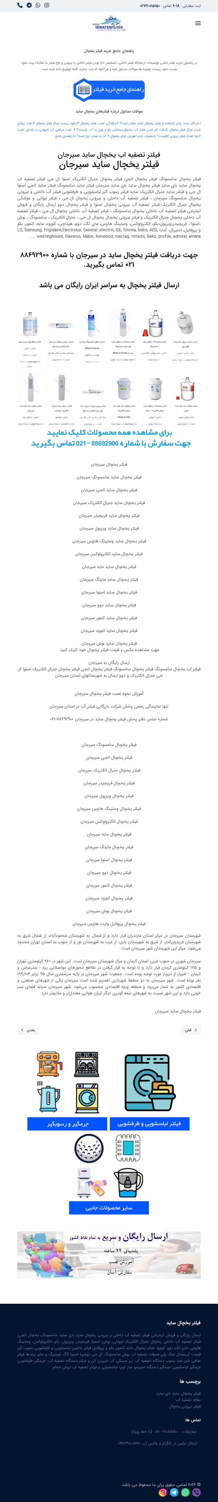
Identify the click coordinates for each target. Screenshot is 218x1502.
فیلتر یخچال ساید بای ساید (178, 1393)
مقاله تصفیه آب (188, 1400)
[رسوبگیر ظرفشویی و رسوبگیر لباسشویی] (150, 1088)
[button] (198, 23)
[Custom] (20, 6)
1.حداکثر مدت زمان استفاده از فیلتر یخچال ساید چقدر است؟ (160, 123)
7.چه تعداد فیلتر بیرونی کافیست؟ (179, 136)
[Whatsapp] (38, 6)
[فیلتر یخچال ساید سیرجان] (109, 378)
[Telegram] (29, 6)
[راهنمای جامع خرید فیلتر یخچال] (109, 90)
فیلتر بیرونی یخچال (185, 1406)
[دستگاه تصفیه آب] (109, 1172)
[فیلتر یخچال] (190, 1088)
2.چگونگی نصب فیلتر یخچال (99, 123)
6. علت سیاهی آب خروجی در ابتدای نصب (46, 129)
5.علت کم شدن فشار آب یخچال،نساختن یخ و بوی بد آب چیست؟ (122, 129)
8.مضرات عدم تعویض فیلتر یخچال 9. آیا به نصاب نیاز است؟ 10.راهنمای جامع (105, 136)
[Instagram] (46, 6)
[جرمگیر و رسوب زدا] (67, 1088)
